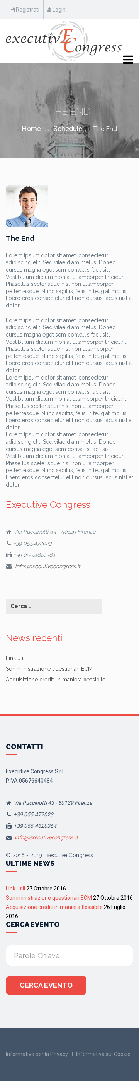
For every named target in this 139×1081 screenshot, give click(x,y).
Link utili (16, 658)
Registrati (27, 10)
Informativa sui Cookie (103, 1054)
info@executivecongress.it (47, 566)
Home (31, 128)
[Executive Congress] (64, 41)
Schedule (67, 128)
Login (58, 10)
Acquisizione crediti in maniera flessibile (55, 679)
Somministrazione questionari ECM (49, 669)
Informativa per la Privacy (37, 1054)
